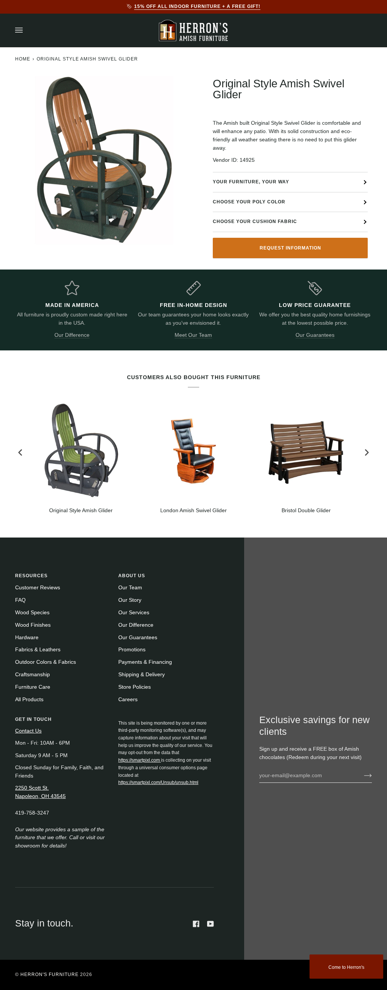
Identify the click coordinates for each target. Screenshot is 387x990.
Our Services (133, 612)
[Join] (362, 775)
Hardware (27, 637)
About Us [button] (131, 575)
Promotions (132, 649)
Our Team (130, 587)
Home (22, 59)
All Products (29, 699)
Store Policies (134, 687)
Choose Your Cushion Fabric (255, 221)
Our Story (129, 600)
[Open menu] (26, 30)
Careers (128, 699)
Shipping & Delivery (141, 674)
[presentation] (20, 452)
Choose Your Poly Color (249, 202)
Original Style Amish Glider (81, 510)
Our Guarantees (315, 335)
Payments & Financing (145, 662)
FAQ (20, 600)
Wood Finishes (33, 625)
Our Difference (72, 335)
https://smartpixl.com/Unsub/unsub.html (158, 782)
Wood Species (32, 612)
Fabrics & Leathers (37, 649)
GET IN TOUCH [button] (33, 719)
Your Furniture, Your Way (251, 181)
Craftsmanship (32, 674)
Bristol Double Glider (306, 510)
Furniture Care (32, 687)
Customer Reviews (37, 587)
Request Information (290, 248)
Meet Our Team (193, 335)
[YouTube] (210, 923)
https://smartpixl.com (139, 760)
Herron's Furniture (49, 974)
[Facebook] (196, 923)
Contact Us (28, 731)
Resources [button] (31, 575)
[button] (166, 718)
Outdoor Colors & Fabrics (45, 662)
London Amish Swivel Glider (193, 510)
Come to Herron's (346, 967)
